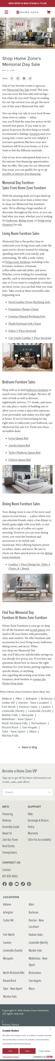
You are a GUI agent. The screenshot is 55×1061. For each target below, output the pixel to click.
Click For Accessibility (39, 839)
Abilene (7, 698)
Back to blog (29, 747)
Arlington (31, 698)
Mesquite (28, 715)
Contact (6, 869)
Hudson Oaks (28, 706)
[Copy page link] (30, 78)
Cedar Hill (8, 702)
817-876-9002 (10, 876)
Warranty (33, 833)
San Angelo (29, 727)
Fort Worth (9, 706)
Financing (7, 813)
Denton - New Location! (33, 702)
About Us (7, 833)
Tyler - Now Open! (14, 731)
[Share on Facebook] (11, 78)
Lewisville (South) (39, 711)
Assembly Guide (10, 826)
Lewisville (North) (13, 711)
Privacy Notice (10, 1024)
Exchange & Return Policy (38, 823)
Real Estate (8, 845)
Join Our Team (10, 839)
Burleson (47, 698)
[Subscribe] (49, 792)
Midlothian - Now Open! (17, 719)
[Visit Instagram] (17, 78)
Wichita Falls (10, 735)
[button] (48, 12)
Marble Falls (10, 715)
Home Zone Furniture (35, 1010)
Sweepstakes (9, 852)
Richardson (38, 723)
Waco (33, 731)
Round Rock (10, 727)
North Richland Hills (15, 723)
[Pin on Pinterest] (24, 78)
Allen (18, 698)
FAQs (30, 813)
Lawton (46, 706)
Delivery (6, 820)
